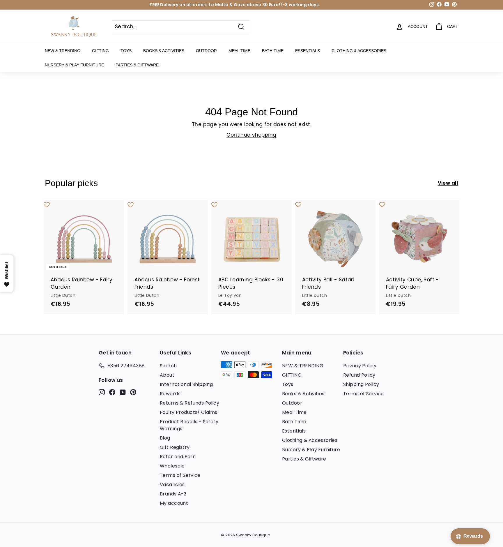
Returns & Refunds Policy (189, 403)
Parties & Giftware (137, 65)
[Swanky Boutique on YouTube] (123, 391)
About (167, 375)
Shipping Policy (361, 384)
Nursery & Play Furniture (74, 65)
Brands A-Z (173, 493)
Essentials (307, 50)
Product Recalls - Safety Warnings (189, 425)
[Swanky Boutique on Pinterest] (133, 391)
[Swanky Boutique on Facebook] (112, 391)
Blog (165, 438)
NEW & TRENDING (62, 50)
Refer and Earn (178, 456)
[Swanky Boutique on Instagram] (102, 391)
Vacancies (172, 484)
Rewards (170, 393)
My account (174, 503)
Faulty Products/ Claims (188, 412)
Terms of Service (180, 475)
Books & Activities (163, 50)
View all (448, 182)
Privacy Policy (359, 365)
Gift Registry (175, 447)
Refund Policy (359, 375)
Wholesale (172, 466)
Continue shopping (251, 134)
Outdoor (206, 50)
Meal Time (239, 50)
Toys (126, 50)
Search (168, 365)
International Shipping (186, 384)
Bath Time (273, 50)
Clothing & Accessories (359, 50)
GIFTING (100, 50)
